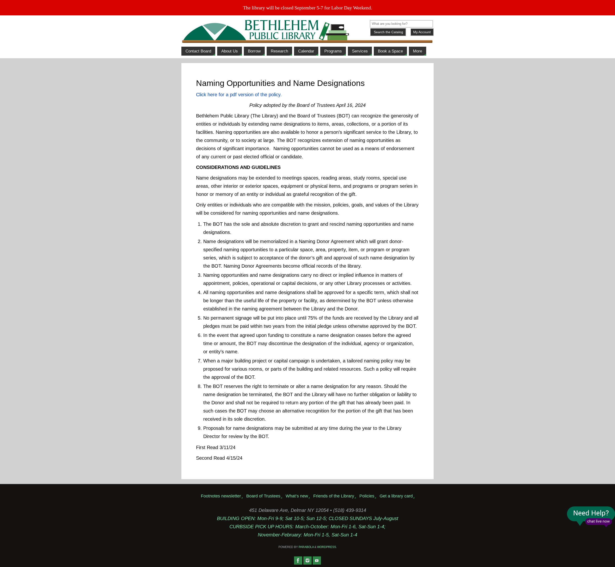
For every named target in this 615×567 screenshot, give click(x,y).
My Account (422, 32)
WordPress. (327, 547)
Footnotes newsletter (221, 496)
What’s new (297, 496)
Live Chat (591, 516)
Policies (366, 496)
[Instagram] (307, 560)
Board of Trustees (263, 496)
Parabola (306, 547)
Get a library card (396, 496)
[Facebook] (298, 560)
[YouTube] (317, 560)
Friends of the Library (333, 496)
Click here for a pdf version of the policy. (239, 94)
